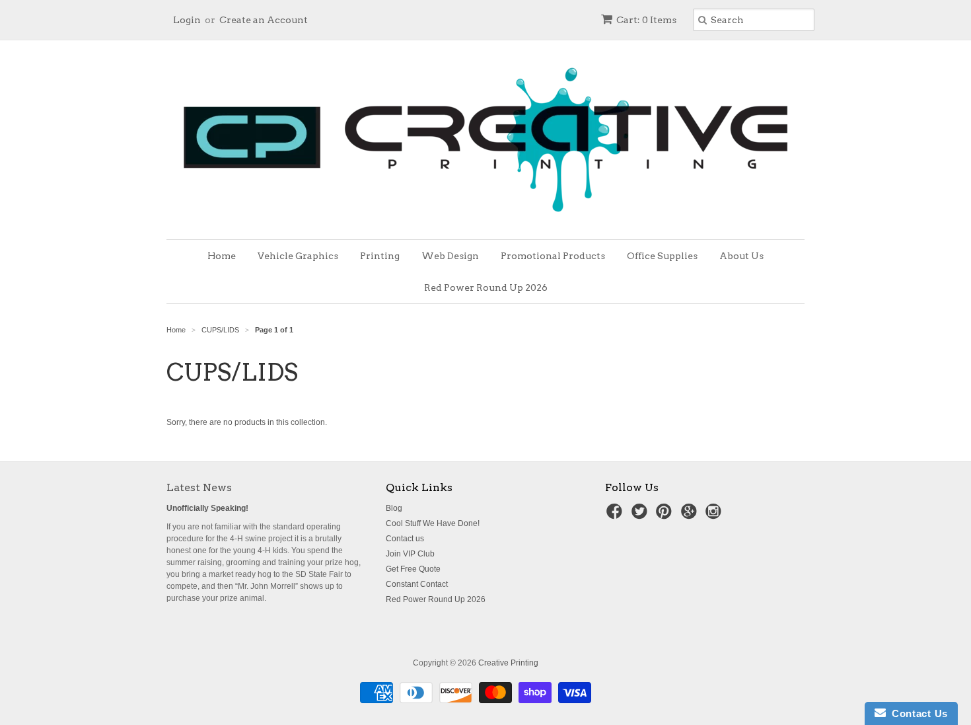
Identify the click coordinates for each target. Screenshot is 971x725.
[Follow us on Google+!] (691, 515)
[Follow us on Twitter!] (641, 515)
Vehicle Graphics (298, 255)
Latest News (199, 487)
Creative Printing (508, 663)
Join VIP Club (410, 553)
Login (187, 20)
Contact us (405, 538)
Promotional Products (553, 255)
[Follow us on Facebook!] (616, 515)
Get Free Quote (413, 569)
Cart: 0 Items (646, 20)
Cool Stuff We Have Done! (433, 523)
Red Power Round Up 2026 (486, 287)
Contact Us (917, 713)
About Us (741, 255)
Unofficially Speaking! (207, 508)
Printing (380, 255)
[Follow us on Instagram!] (715, 515)
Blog (394, 508)
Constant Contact (417, 584)
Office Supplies (662, 255)
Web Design (450, 255)
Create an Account (263, 20)
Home (221, 255)
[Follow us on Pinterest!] (666, 515)
